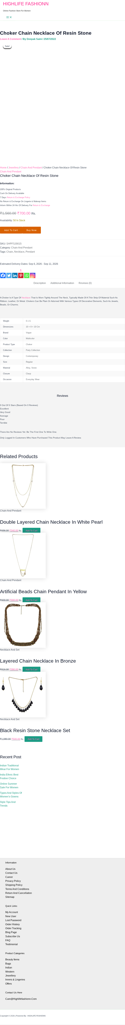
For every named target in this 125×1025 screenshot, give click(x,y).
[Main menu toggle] (9, 17)
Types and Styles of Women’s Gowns (11, 795)
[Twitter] (9, 273)
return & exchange (41, 205)
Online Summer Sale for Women (9, 785)
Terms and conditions (17, 889)
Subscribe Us (12, 936)
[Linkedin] (15, 273)
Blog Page (11, 932)
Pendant (30, 251)
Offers (8, 983)
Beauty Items (12, 959)
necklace (26, 297)
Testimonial (11, 944)
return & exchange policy (18, 197)
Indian (8, 967)
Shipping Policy (13, 885)
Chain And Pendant (31, 167)
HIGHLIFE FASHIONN (26, 3)
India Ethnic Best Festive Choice (9, 776)
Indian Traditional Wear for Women (9, 767)
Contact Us (11, 873)
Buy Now (32, 230)
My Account (11, 912)
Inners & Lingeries (15, 979)
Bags (8, 963)
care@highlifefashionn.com (21, 999)
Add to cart (11, 230)
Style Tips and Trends (8, 804)
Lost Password (13, 920)
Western (9, 971)
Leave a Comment (10, 39)
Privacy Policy (13, 881)
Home (3, 167)
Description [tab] (40, 283)
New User (10, 916)
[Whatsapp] (26, 273)
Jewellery (13, 167)
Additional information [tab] (62, 283)
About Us (10, 869)
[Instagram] (32, 273)
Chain (9, 251)
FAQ (7, 940)
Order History (12, 924)
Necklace (19, 251)
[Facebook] (3, 273)
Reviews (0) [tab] (85, 283)
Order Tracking (13, 928)
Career (9, 877)
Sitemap (9, 897)
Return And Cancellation (18, 893)
